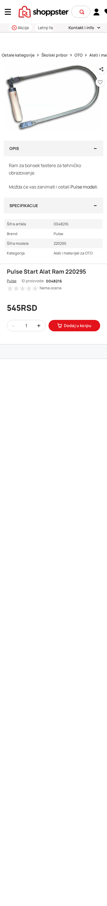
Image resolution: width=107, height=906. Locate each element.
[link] (96, 11)
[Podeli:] (101, 69)
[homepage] (43, 11)
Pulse (12, 280)
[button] (81, 12)
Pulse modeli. (84, 187)
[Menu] (10, 11)
